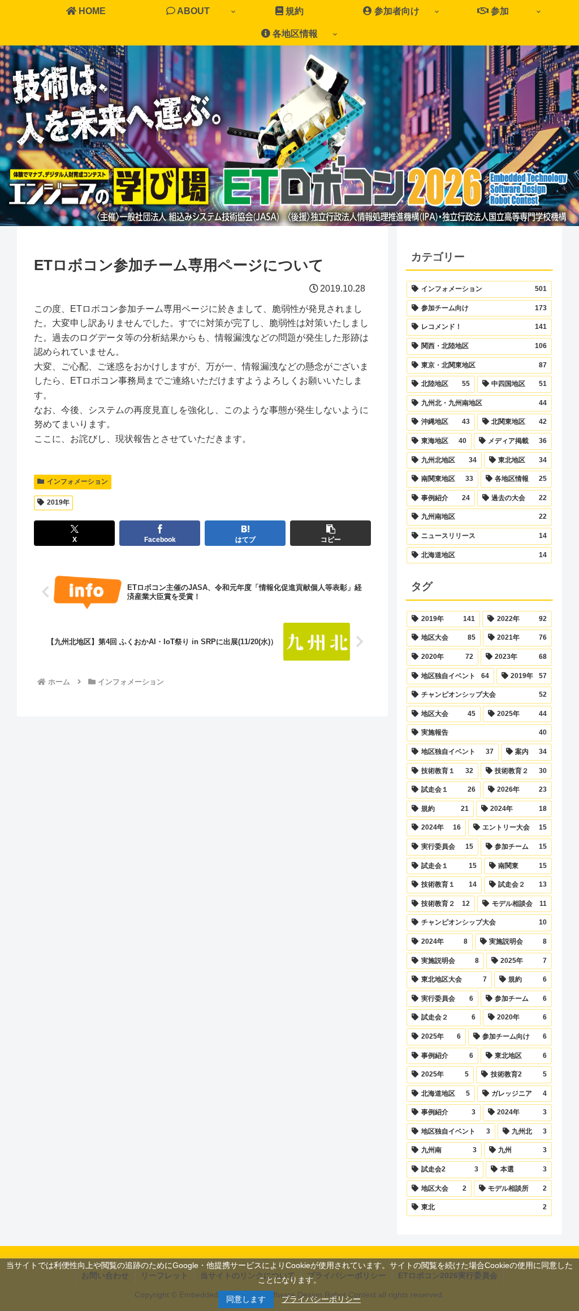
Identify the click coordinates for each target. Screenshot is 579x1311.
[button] (330, 533)
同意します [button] (246, 1299)
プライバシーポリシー (321, 1299)
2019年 (58, 502)
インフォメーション (77, 481)
